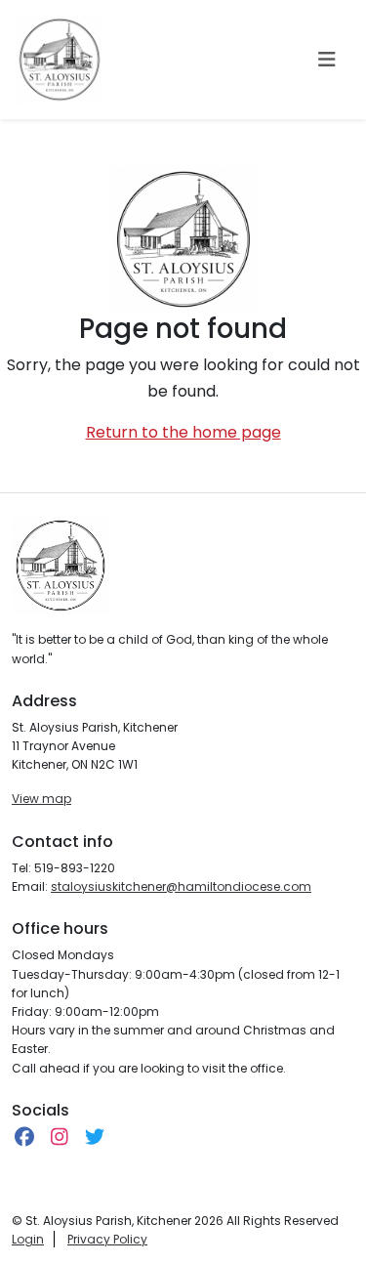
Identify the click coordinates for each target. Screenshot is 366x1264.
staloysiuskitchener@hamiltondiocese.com (181, 886)
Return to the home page (183, 432)
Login (28, 1239)
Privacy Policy (107, 1239)
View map (41, 798)
